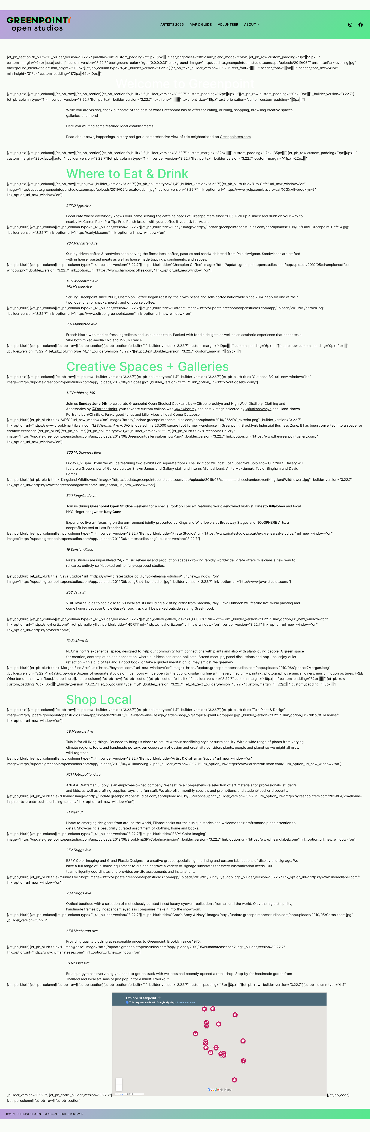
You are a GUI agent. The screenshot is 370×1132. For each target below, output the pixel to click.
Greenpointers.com (235, 137)
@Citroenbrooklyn (208, 403)
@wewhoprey (185, 409)
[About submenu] (258, 25)
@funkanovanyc (259, 409)
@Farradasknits (104, 409)
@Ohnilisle (95, 414)
